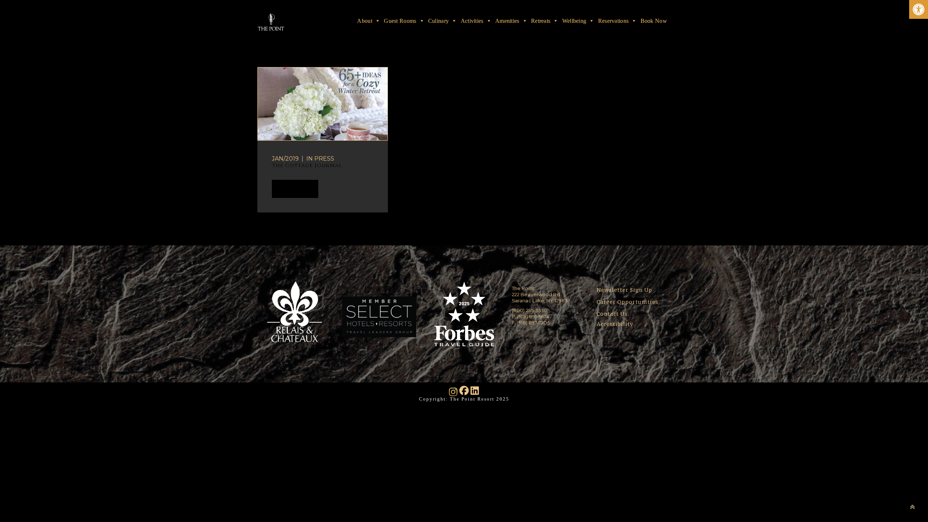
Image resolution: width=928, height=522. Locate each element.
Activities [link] (472, 21)
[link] (918, 9)
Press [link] (324, 158)
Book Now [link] (654, 21)
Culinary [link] (438, 21)
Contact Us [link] (612, 314)
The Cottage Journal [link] (307, 165)
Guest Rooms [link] (400, 21)
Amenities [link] (507, 21)
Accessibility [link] (616, 324)
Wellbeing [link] (574, 21)
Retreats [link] (540, 21)
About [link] (364, 21)
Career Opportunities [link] (627, 302)
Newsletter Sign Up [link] (624, 290)
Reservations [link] (613, 21)
